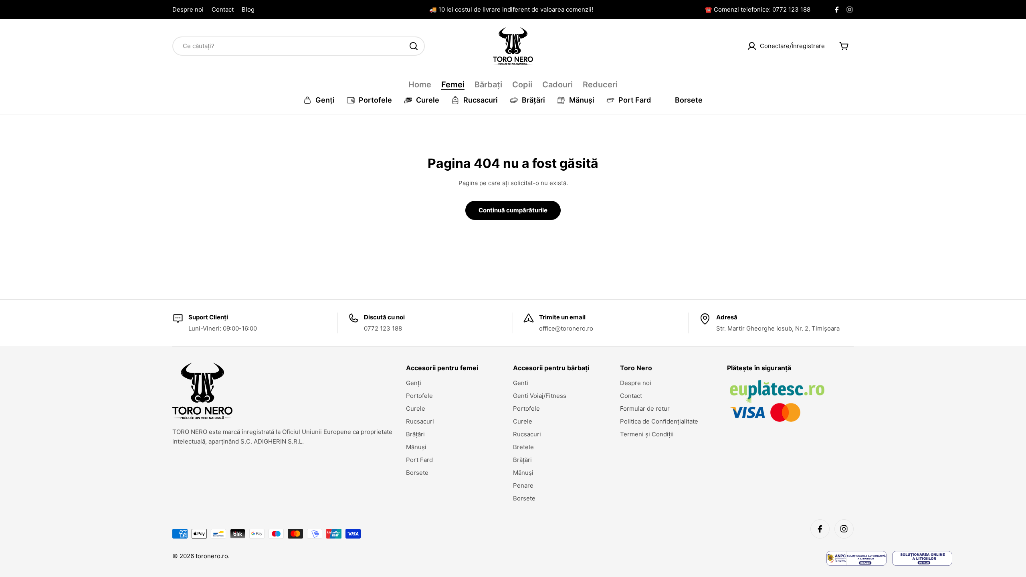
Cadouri (557, 84)
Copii (522, 84)
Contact (223, 9)
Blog (248, 9)
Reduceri (600, 84)
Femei (453, 84)
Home (419, 84)
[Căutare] (413, 46)
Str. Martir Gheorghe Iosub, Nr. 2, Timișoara (778, 328)
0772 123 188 (791, 9)
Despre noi (188, 9)
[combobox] (298, 46)
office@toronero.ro (566, 328)
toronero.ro (212, 556)
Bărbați (488, 84)
